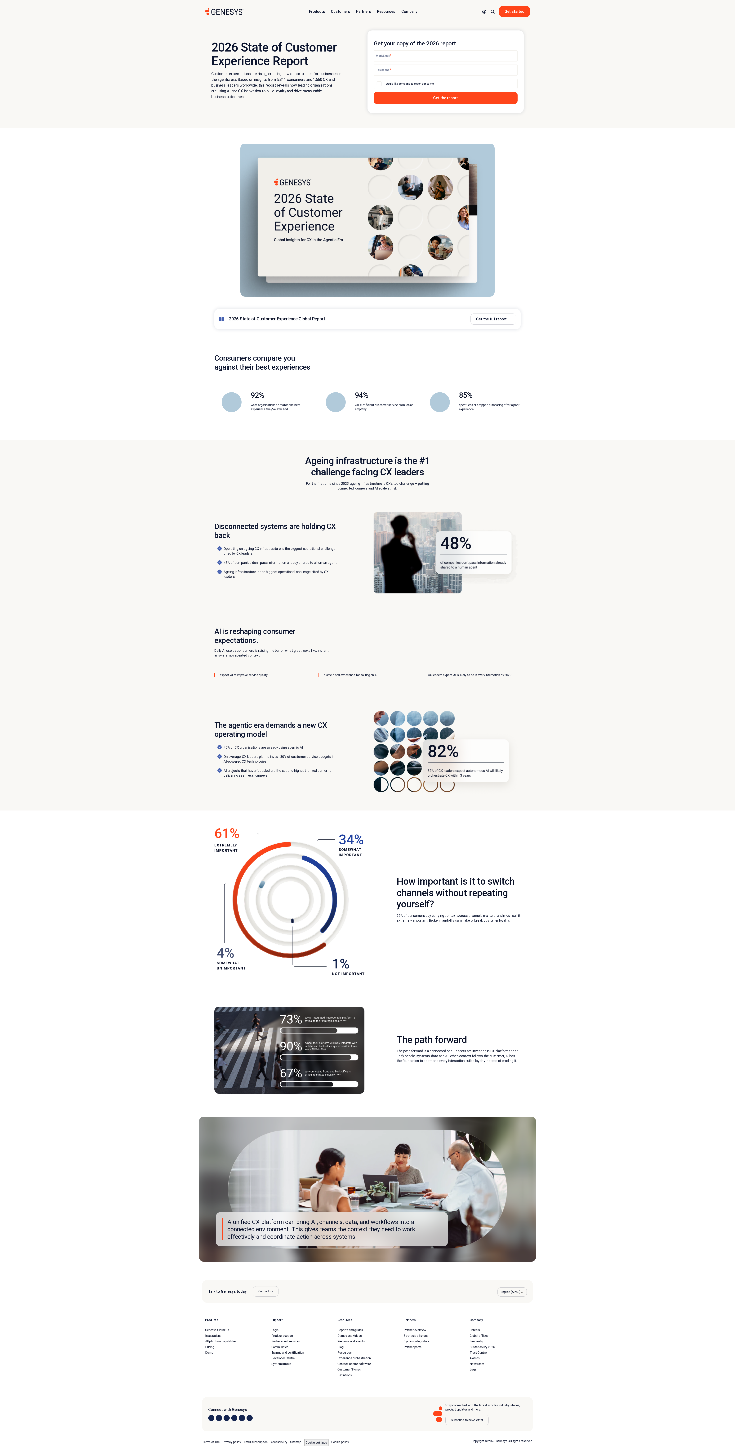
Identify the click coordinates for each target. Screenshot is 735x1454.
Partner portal (413, 1347)
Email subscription (256, 1442)
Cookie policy (340, 1442)
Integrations (213, 1336)
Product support (282, 1336)
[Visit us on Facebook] (234, 1418)
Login (274, 1330)
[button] (484, 11)
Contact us (265, 1291)
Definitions (344, 1375)
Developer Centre (283, 1358)
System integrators (416, 1341)
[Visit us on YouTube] (242, 1418)
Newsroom (477, 1364)
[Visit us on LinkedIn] (211, 1418)
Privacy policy (232, 1442)
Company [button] (409, 11)
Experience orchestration (354, 1358)
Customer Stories (349, 1369)
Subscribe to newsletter (467, 1420)
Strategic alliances (416, 1336)
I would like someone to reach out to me (409, 83)
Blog (340, 1347)
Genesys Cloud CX (217, 1330)
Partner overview (415, 1330)
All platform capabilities (221, 1341)
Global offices (479, 1336)
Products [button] (317, 11)
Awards (474, 1358)
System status (281, 1364)
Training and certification (287, 1352)
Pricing (209, 1347)
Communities (279, 1347)
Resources (344, 1352)
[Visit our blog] (250, 1418)
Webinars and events (351, 1341)
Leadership (477, 1341)
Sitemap (295, 1442)
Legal (473, 1369)
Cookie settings (316, 1442)
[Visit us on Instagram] (219, 1418)
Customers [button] (340, 11)
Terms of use (211, 1442)
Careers (475, 1330)
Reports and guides (350, 1330)
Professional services (285, 1341)
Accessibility (278, 1442)
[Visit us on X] (227, 1418)
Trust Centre (478, 1352)
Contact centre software (354, 1364)
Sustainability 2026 (482, 1347)
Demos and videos (349, 1336)
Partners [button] (363, 11)
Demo (209, 1352)
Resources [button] (386, 11)
